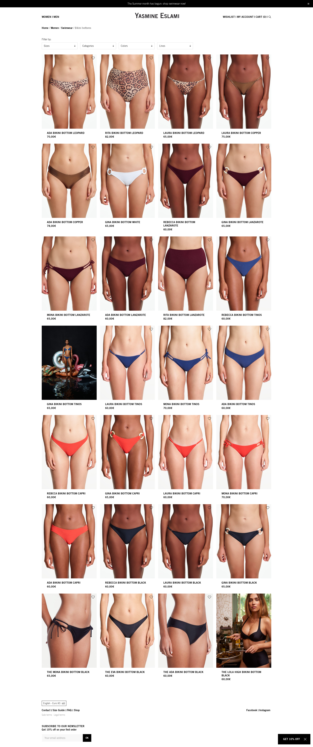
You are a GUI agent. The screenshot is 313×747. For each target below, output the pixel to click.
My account (245, 16)
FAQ (69, 710)
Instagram (264, 710)
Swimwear (67, 28)
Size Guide (58, 710)
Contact (46, 710)
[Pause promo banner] (308, 4)
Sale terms (47, 715)
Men (56, 16)
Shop (77, 710)
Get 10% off (291, 739)
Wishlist (229, 16)
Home (45, 28)
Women (46, 16)
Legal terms (59, 715)
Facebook (251, 710)
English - (54, 703)
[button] (93, 58)
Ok (87, 737)
